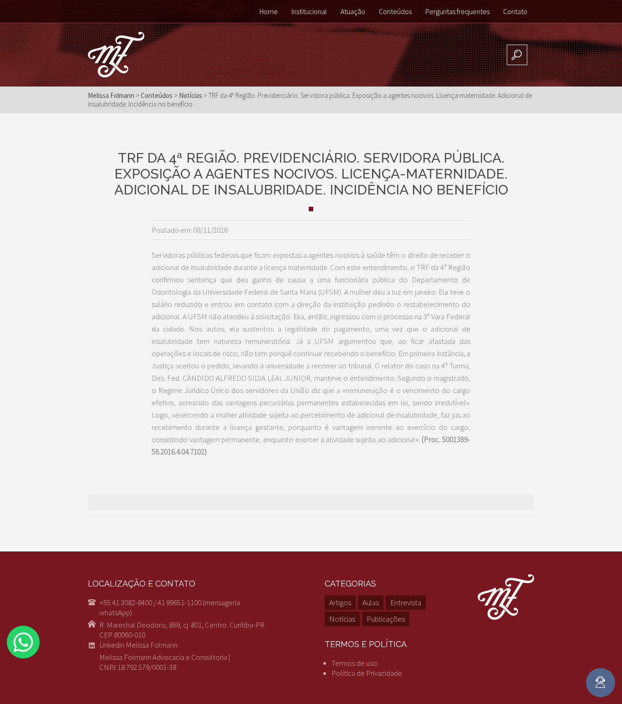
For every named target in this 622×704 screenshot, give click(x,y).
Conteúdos (395, 11)
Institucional (309, 11)
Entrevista (405, 602)
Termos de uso (354, 663)
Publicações (386, 619)
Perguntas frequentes (457, 11)
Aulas (370, 602)
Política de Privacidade (366, 673)
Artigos (340, 602)
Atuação (353, 11)
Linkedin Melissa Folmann (138, 645)
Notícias (342, 619)
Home (269, 11)
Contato (515, 11)
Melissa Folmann (111, 95)
